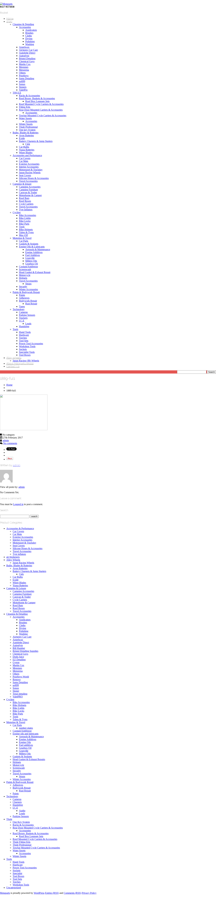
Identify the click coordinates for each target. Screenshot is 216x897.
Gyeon (16, 662)
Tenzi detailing (20, 693)
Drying (28, 38)
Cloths (28, 35)
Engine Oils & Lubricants (32, 246)
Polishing (30, 41)
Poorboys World (21, 676)
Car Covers (24, 158)
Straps (28, 283)
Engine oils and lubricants (25, 733)
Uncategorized (13, 887)
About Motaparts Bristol (20, 363)
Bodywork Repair (28, 300)
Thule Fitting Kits (21, 842)
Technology (19, 309)
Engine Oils (25, 742)
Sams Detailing (26, 78)
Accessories (25, 27)
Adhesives (24, 298)
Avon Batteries (26, 135)
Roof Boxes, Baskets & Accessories (37, 98)
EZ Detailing (19, 659)
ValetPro (23, 90)
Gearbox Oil (31, 263)
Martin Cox (25, 64)
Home (9, 18)
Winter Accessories (28, 289)
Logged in (18, 504)
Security (23, 286)
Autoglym (24, 55)
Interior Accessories (29, 166)
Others (22, 72)
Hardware (24, 335)
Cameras (23, 312)
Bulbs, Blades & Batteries (25, 132)
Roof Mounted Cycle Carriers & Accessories (41, 104)
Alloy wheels (13, 357)
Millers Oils (31, 261)
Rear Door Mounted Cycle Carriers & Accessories (38, 827)
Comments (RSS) (72, 893)
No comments (10, 443)
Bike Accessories (27, 215)
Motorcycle (24, 275)
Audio (22, 810)
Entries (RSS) (52, 893)
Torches (23, 337)
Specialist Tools (27, 352)
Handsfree (24, 326)
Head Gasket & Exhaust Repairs (29, 759)
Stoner (16, 691)
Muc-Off (23, 235)
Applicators (31, 30)
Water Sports (25, 118)
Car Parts (23, 241)
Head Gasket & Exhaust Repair (34, 272)
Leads (28, 323)
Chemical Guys (26, 61)
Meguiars (23, 67)
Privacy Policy (89, 893)
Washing (29, 44)
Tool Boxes (25, 355)
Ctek (27, 144)
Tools (22, 226)
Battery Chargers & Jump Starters (35, 141)
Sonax (22, 84)
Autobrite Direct (27, 52)
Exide (22, 138)
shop (9, 21)
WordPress (39, 893)
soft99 (22, 81)
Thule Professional (28, 127)
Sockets (23, 349)
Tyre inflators (19, 554)
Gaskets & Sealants (28, 243)
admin (6, 440)
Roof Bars (24, 198)
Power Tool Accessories (31, 343)
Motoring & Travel (22, 238)
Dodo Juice (18, 656)
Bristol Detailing (27, 58)
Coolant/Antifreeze (28, 266)
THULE (17, 92)
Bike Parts (24, 223)
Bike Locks (25, 221)
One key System (27, 129)
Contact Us (12, 366)
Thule (9, 819)
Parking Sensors (27, 315)
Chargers (17, 802)
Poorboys (23, 75)
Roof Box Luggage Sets (37, 101)
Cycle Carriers (26, 204)
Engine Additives (34, 252)
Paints (22, 295)
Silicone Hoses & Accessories (34, 178)
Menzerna (24, 70)
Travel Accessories (28, 181)
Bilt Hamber (19, 648)
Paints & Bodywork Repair (26, 292)
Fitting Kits (24, 107)
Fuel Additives (32, 255)
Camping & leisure (22, 184)
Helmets (23, 278)
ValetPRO (18, 696)
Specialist (17, 873)
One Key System (21, 822)
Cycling (17, 212)
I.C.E (21, 320)
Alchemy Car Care (28, 50)
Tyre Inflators (25, 209)
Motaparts (5, 893)
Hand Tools (25, 332)
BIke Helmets (26, 229)
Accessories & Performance (20, 528)
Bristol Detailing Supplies (25, 651)
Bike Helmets (19, 705)
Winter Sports (26, 124)
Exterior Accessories (29, 164)
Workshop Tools (27, 346)
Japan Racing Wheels (29, 172)
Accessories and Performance (27, 155)
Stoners (22, 87)
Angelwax (24, 47)
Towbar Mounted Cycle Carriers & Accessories (42, 115)
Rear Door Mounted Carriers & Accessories (41, 109)
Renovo (17, 679)
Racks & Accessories (29, 95)
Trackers (23, 318)
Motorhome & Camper (30, 195)
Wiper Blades (25, 152)
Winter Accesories (22, 779)
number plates (26, 728)
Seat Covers (25, 175)
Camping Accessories (29, 186)
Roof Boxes (25, 201)
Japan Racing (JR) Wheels (26, 360)
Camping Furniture (28, 189)
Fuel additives (26, 745)
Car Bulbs (24, 147)
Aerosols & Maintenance (37, 249)
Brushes (29, 33)
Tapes (22, 306)
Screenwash (25, 269)
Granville (30, 258)
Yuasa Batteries (26, 149)
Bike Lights (25, 218)
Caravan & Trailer (28, 192)
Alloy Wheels (13, 559)
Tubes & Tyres (26, 232)
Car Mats (23, 161)
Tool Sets (23, 340)
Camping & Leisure (16, 588)
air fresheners (13, 557)
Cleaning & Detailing (23, 24)
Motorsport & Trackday (31, 169)
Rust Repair (31, 303)
